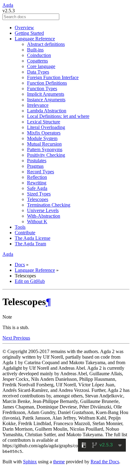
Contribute (25, 232)
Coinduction (39, 55)
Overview (24, 27)
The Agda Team (30, 243)
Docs (20, 264)
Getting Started (29, 33)
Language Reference (35, 38)
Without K (37, 221)
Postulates (36, 160)
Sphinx (30, 461)
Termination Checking (48, 204)
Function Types (42, 88)
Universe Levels (43, 210)
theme (59, 461)
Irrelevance (38, 105)
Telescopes (37, 199)
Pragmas (35, 166)
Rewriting (36, 182)
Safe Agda (37, 188)
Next (7, 337)
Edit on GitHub (30, 281)
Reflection (37, 177)
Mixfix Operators (43, 132)
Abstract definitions (46, 44)
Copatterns (37, 60)
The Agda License (32, 238)
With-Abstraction (43, 216)
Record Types (40, 171)
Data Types (38, 71)
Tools (20, 227)
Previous (21, 337)
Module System (42, 138)
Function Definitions (47, 83)
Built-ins (35, 49)
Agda (7, 5)
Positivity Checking (46, 155)
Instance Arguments (46, 99)
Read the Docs (105, 461)
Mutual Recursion (44, 144)
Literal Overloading (46, 127)
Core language (41, 66)
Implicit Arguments (45, 94)
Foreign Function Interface (53, 77)
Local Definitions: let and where (58, 116)
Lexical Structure (43, 121)
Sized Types (39, 193)
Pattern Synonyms (44, 149)
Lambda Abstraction (46, 110)
